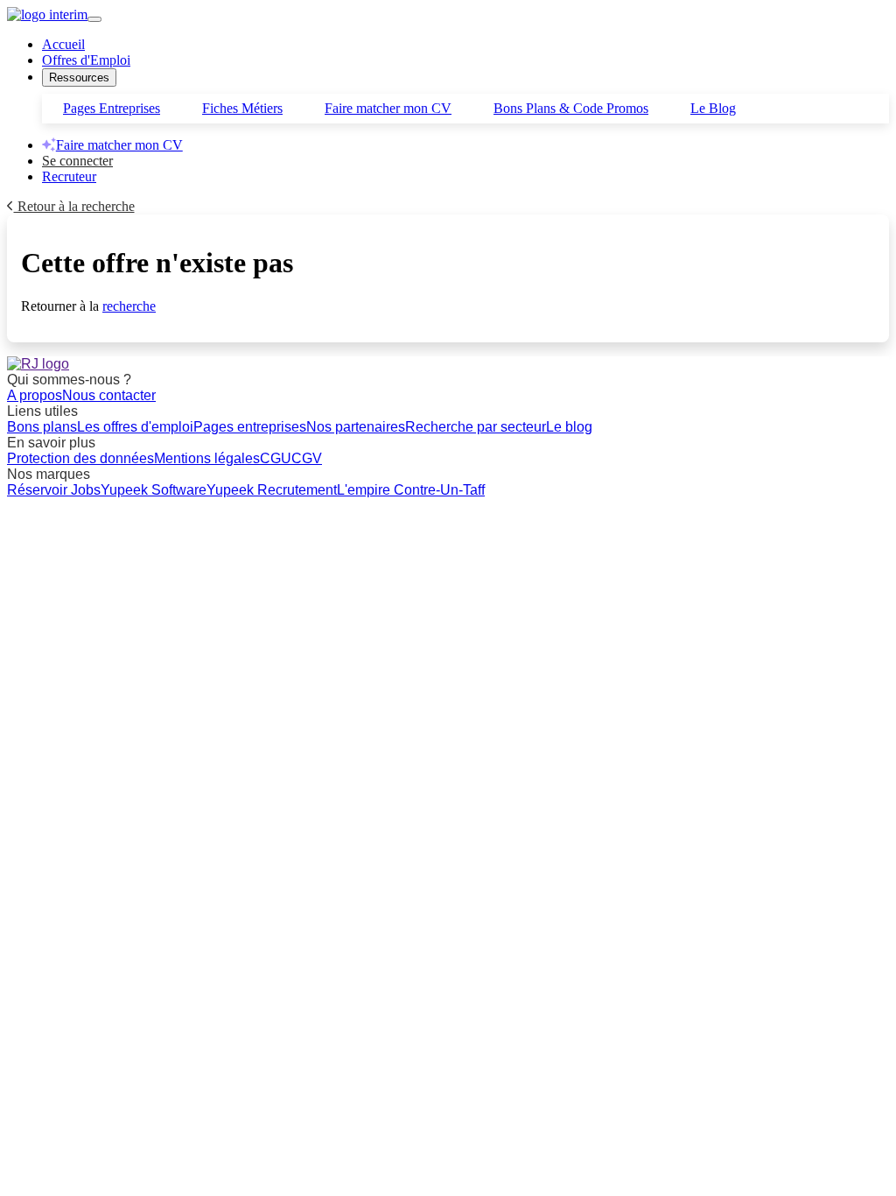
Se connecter (77, 160)
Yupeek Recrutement (271, 489)
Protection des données (80, 458)
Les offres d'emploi (135, 426)
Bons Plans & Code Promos (571, 108)
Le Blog (713, 108)
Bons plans (42, 426)
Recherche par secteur (475, 426)
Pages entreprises (249, 426)
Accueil (63, 44)
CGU (275, 458)
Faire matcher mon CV (388, 108)
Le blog (569, 426)
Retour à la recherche (74, 206)
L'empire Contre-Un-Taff (411, 489)
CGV (306, 458)
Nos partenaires (355, 426)
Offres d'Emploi (86, 60)
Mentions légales (207, 458)
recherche (129, 306)
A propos (34, 395)
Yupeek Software (153, 489)
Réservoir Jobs (54, 489)
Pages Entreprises (111, 108)
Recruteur (69, 176)
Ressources (79, 77)
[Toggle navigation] (95, 19)
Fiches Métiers (242, 108)
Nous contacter (109, 395)
